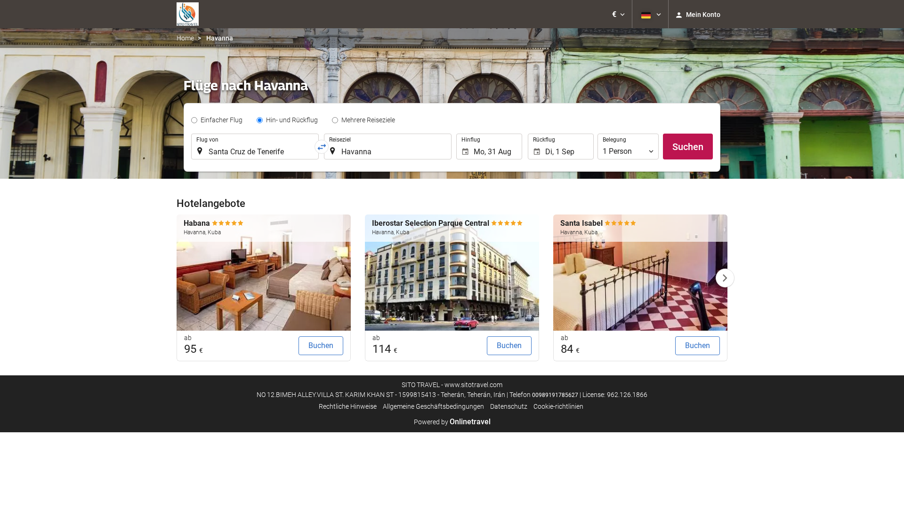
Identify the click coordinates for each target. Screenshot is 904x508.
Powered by (452, 422)
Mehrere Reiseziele (368, 120)
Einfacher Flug (221, 120)
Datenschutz (508, 406)
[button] (618, 14)
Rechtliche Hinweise (348, 406)
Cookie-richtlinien (558, 406)
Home (185, 38)
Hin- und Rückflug (292, 120)
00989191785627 (555, 395)
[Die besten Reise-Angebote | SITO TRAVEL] (188, 14)
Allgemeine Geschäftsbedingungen (433, 406)
